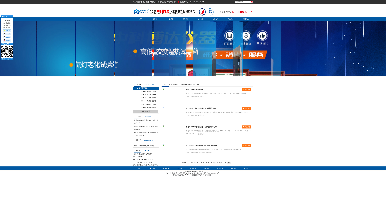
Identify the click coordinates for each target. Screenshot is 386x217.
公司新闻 (185, 19)
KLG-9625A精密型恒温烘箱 (150, 107)
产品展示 (170, 19)
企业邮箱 (196, 173)
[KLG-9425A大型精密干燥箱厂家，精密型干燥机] (163, 108)
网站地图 (193, 175)
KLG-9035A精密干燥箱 (148, 91)
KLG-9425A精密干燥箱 (148, 104)
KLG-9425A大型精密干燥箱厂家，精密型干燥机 (201, 108)
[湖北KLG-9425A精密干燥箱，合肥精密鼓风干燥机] (163, 126)
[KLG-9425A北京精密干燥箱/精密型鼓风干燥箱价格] (163, 145)
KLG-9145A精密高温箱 (148, 98)
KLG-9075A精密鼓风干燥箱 (150, 94)
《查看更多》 (201, 96)
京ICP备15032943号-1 (213, 173)
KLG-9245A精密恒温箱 (148, 101)
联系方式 (246, 19)
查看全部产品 (146, 111)
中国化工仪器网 (208, 175)
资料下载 (206, 168)
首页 (140, 19)
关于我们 (155, 19)
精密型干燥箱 (143, 88)
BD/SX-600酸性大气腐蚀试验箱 (144, 146)
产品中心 (171, 84)
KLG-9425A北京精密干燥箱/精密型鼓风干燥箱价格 (202, 145)
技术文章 (200, 19)
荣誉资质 (215, 19)
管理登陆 (176, 175)
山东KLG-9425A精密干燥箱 (194, 89)
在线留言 (231, 19)
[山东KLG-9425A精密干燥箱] (163, 89)
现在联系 (247, 89)
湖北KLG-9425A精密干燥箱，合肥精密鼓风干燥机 (201, 127)
